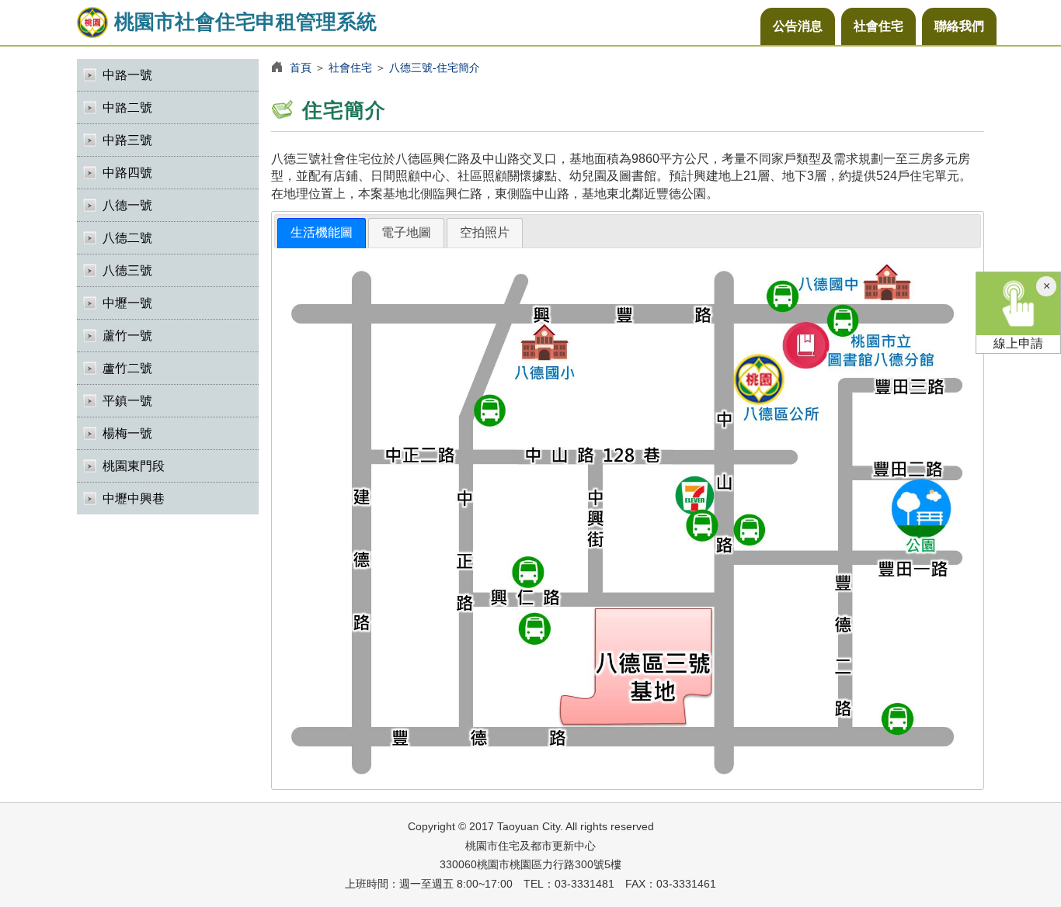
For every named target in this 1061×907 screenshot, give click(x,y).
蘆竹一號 (127, 335)
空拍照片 (485, 232)
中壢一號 (127, 303)
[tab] (321, 233)
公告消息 (798, 26)
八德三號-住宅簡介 (434, 67)
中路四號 (127, 172)
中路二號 (127, 107)
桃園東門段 (134, 466)
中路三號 (127, 140)
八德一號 (127, 205)
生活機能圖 (321, 232)
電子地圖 (406, 232)
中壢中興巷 (134, 498)
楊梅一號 (127, 433)
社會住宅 (878, 26)
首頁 (300, 67)
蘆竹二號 (127, 368)
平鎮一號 (127, 400)
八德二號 (127, 237)
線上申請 (1018, 343)
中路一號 (127, 74)
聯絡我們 (959, 26)
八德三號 (127, 270)
